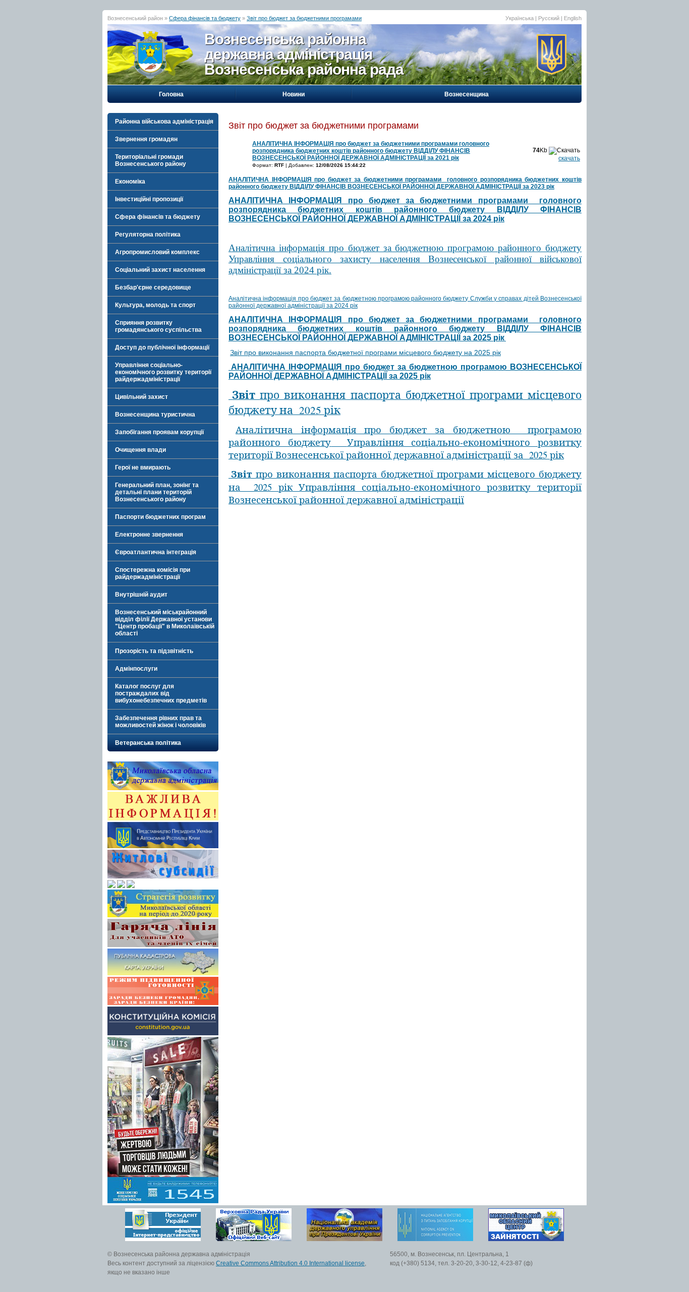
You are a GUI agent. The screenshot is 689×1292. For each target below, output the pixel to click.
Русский (548, 18)
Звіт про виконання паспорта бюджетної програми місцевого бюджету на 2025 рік (365, 352)
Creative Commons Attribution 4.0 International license (290, 1263)
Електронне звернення (149, 534)
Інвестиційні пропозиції (149, 199)
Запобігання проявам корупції (159, 432)
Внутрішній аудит (141, 594)
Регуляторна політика (148, 234)
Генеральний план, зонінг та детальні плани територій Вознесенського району (157, 492)
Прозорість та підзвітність (154, 651)
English (573, 18)
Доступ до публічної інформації (162, 347)
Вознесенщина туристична (155, 414)
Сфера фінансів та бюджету (205, 18)
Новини (293, 94)
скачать (569, 158)
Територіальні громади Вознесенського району (150, 160)
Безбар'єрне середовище (153, 287)
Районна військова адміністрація (164, 121)
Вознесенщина (466, 94)
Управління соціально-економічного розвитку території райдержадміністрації (163, 372)
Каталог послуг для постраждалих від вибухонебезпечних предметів (161, 693)
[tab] (162, 121)
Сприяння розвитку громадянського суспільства (158, 326)
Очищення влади (140, 449)
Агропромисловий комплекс (157, 252)
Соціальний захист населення (160, 269)
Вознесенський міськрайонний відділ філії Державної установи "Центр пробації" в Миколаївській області (164, 623)
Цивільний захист (141, 396)
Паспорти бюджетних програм (160, 516)
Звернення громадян (146, 139)
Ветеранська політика (148, 742)
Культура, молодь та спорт (155, 305)
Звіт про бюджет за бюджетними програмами (304, 18)
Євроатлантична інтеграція (155, 552)
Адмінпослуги (136, 668)
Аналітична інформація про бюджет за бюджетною (405, 442)
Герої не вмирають (142, 467)
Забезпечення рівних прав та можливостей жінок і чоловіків (160, 722)
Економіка (130, 181)
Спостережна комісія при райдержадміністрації (152, 573)
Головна (171, 94)
